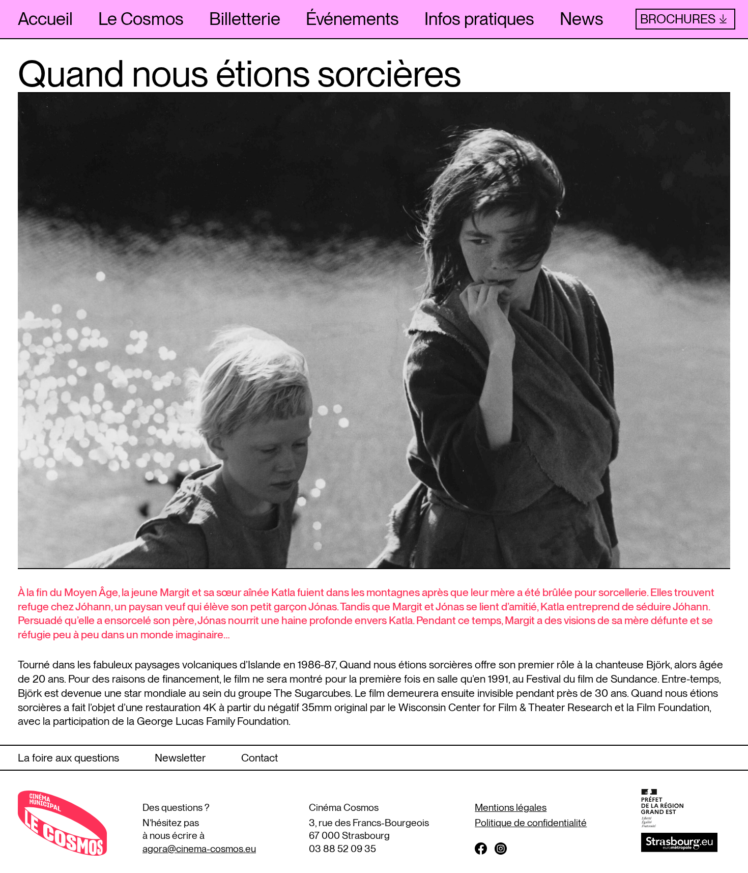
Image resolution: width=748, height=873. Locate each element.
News (581, 18)
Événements (352, 18)
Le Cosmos (141, 18)
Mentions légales (510, 807)
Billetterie (244, 18)
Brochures (677, 19)
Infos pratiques (479, 18)
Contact (259, 757)
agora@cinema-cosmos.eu (199, 849)
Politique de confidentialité (531, 823)
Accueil (45, 18)
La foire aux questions (68, 757)
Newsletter (180, 757)
